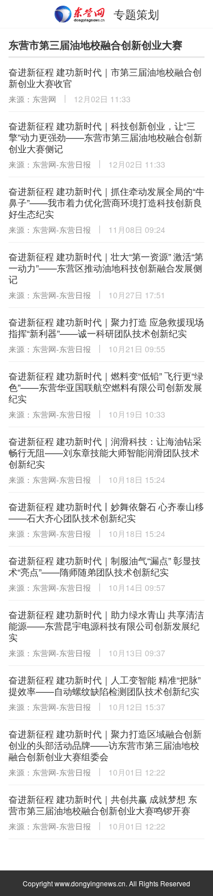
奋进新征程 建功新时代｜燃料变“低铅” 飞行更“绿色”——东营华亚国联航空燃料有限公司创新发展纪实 (106, 387)
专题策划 (136, 14)
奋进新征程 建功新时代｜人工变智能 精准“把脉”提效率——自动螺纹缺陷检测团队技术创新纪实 (105, 685)
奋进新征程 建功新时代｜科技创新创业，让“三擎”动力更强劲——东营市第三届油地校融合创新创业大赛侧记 (105, 137)
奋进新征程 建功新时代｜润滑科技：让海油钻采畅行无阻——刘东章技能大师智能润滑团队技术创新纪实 (105, 452)
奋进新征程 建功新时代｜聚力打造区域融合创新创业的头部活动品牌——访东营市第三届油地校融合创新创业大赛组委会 (105, 745)
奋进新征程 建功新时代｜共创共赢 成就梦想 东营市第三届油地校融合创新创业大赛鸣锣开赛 (103, 805)
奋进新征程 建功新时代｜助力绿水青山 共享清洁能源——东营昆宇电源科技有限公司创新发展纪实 (106, 626)
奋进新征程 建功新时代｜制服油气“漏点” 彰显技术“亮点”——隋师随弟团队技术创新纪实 (105, 566)
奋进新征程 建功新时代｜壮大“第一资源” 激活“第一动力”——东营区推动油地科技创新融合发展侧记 (106, 268)
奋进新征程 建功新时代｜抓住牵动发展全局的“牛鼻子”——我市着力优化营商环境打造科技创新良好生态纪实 (106, 202)
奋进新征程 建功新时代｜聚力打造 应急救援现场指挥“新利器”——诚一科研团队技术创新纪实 (106, 327)
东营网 (80, 14)
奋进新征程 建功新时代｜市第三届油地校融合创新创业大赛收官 (105, 77)
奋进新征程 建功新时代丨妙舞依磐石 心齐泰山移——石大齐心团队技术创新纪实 (106, 512)
